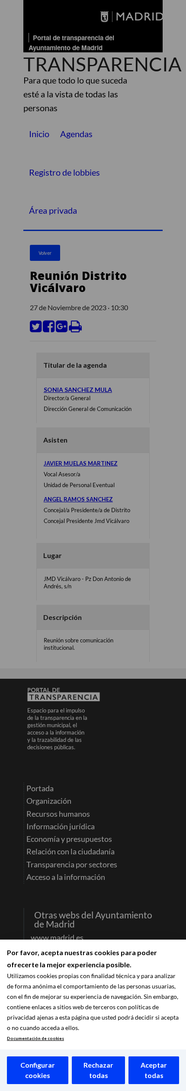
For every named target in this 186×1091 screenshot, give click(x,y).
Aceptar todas (154, 1070)
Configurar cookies (37, 1070)
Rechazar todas (98, 1070)
